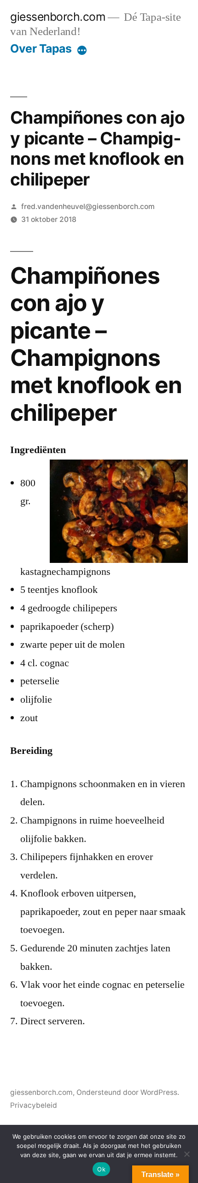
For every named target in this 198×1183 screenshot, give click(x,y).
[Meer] (81, 50)
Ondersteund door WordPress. (127, 1092)
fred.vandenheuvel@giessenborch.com (88, 206)
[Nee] (186, 1154)
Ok (101, 1169)
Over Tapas (40, 48)
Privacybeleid (33, 1105)
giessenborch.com (57, 17)
